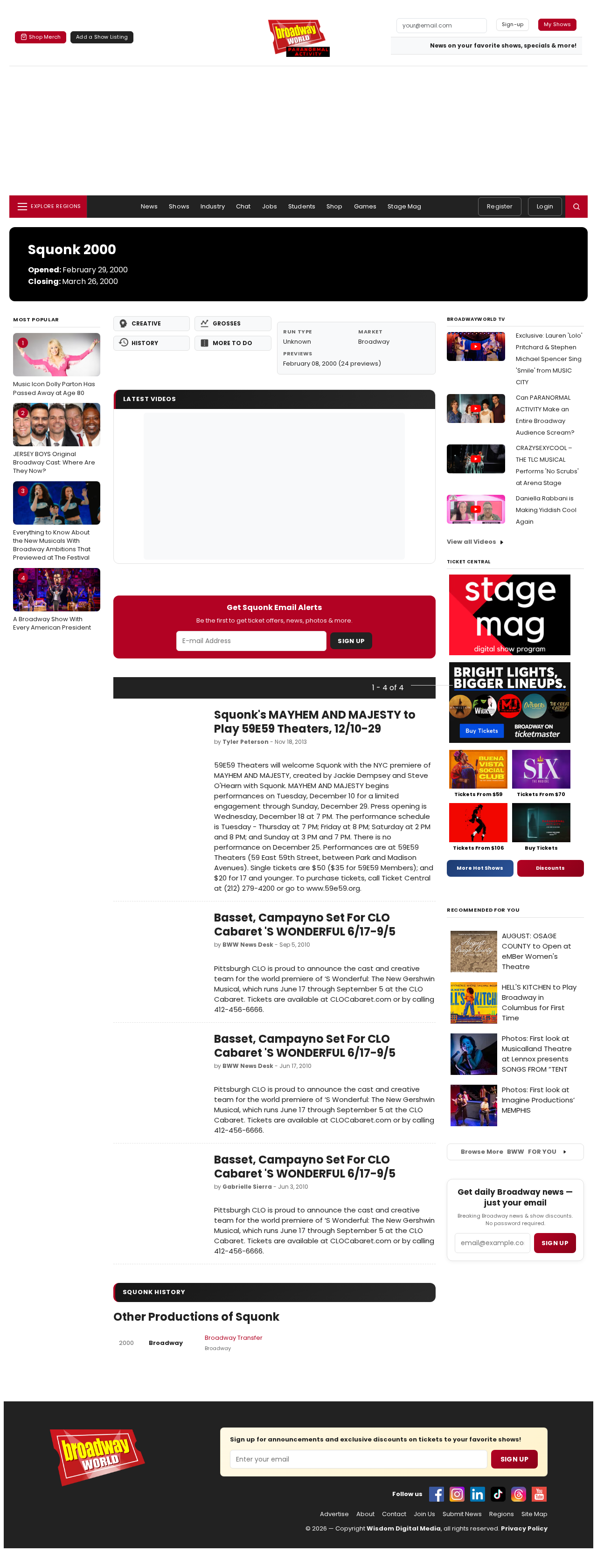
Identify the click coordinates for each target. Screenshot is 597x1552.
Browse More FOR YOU (508, 1151)
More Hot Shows (480, 868)
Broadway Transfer (234, 1337)
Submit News (462, 1514)
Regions (501, 1514)
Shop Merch (45, 37)
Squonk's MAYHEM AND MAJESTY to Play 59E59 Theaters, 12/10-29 (315, 721)
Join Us (424, 1514)
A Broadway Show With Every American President (52, 603)
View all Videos (471, 541)
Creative (146, 323)
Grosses (227, 323)
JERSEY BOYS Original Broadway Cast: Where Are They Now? (54, 442)
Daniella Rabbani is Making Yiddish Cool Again (546, 510)
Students (301, 206)
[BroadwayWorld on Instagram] (457, 1494)
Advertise (334, 1514)
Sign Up (351, 641)
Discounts (550, 868)
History (145, 343)
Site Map (534, 1514)
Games (365, 206)
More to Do (232, 343)
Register (500, 206)
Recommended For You (483, 910)
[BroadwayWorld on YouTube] (539, 1494)
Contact (394, 1514)
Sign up (555, 1243)
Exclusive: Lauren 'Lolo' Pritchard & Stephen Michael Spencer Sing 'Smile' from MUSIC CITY (549, 359)
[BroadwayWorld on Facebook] (436, 1494)
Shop (334, 206)
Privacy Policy (524, 1528)
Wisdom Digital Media (404, 1528)
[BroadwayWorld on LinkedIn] (477, 1494)
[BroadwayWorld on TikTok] (498, 1494)
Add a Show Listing (102, 37)
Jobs (270, 206)
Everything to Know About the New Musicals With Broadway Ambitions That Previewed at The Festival (51, 524)
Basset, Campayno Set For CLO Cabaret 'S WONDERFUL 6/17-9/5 (305, 924)
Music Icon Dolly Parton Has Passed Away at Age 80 (54, 368)
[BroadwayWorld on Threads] (518, 1494)
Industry (213, 206)
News (149, 206)
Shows (179, 206)
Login (545, 206)
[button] (576, 206)
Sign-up (513, 24)
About (365, 1514)
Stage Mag (404, 206)
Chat (243, 206)
